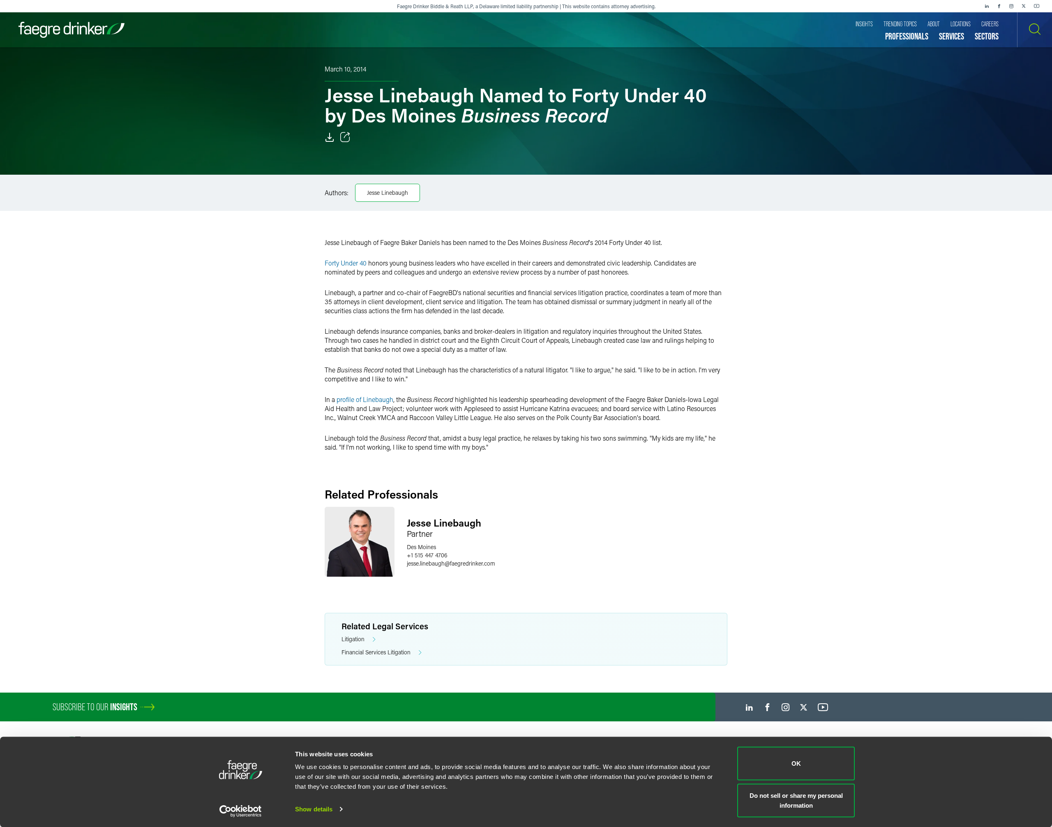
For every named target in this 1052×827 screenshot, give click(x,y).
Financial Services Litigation (376, 652)
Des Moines (421, 547)
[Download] (329, 137)
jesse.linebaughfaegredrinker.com (451, 563)
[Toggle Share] (345, 137)
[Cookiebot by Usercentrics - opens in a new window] (241, 811)
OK (796, 763)
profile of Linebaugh (365, 399)
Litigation (353, 639)
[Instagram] (1011, 6)
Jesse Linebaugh (387, 192)
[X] (1024, 6)
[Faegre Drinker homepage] (71, 30)
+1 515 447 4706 (427, 555)
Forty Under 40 (346, 263)
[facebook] (999, 6)
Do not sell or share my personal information (796, 800)
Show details (313, 809)
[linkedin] (987, 6)
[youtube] (1037, 6)
